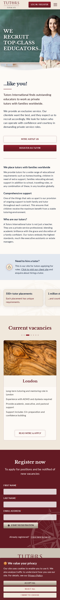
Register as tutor (30, 148)
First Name (9, 485)
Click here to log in (40, 537)
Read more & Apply (30, 433)
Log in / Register (39, 5)
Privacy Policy (35, 575)
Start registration (22, 525)
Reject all (30, 589)
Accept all (30, 583)
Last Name (9, 498)
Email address (12, 511)
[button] (21, 335)
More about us (30, 139)
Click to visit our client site (34, 269)
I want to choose (30, 595)
